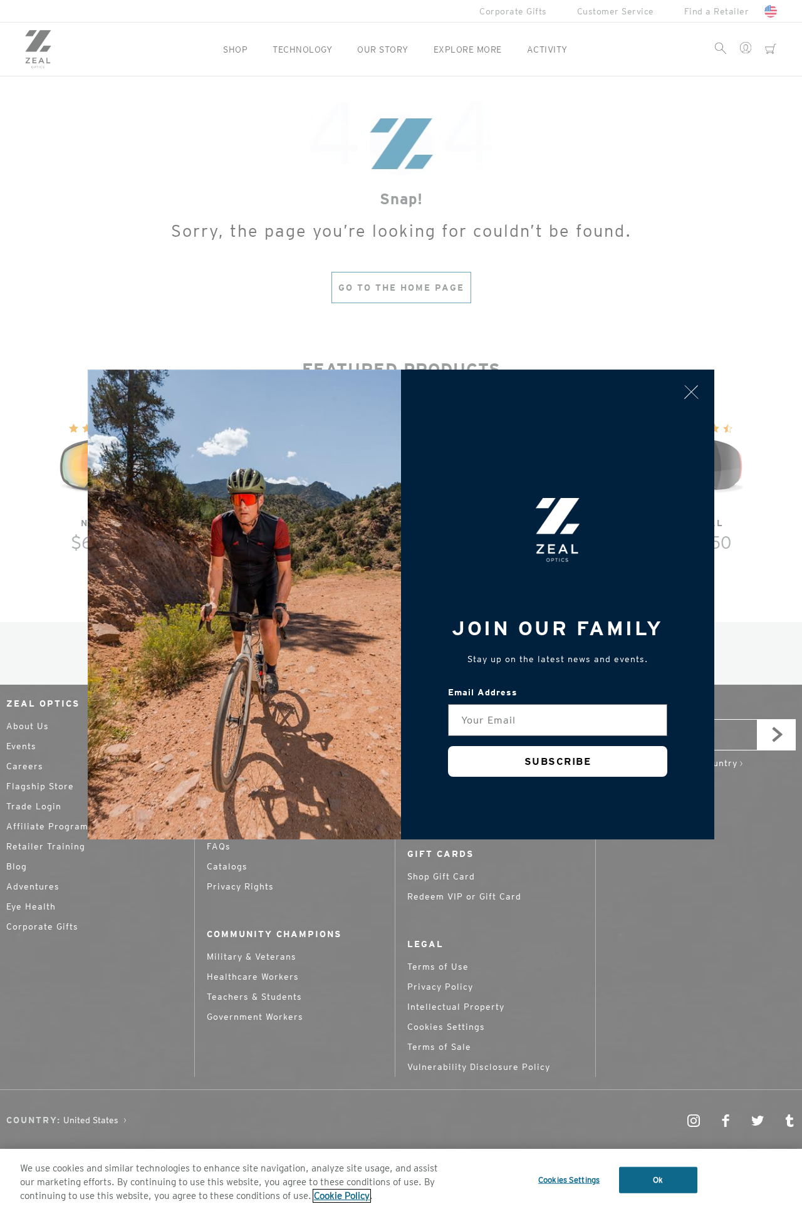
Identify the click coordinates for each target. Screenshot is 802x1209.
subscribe (557, 761)
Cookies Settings (569, 1180)
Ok (658, 1180)
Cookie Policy (342, 1195)
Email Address (483, 692)
